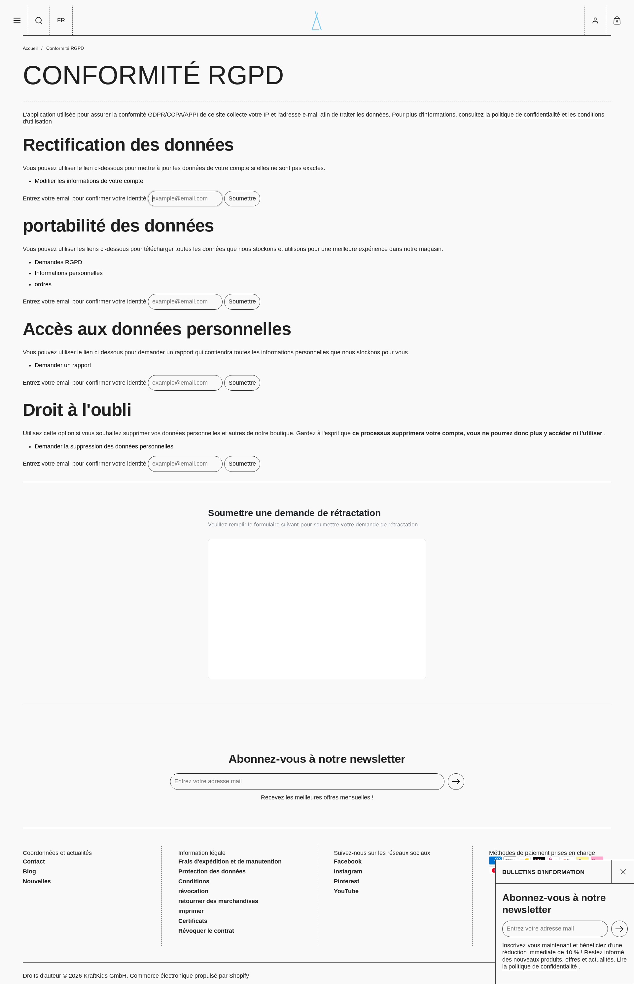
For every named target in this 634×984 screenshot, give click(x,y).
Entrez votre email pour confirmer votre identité (84, 198)
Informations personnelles (69, 273)
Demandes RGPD (58, 262)
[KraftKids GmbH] (317, 20)
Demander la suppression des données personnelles (104, 446)
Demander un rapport (63, 365)
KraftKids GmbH (105, 975)
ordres (43, 284)
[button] (39, 20)
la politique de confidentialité (539, 966)
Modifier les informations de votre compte (89, 181)
